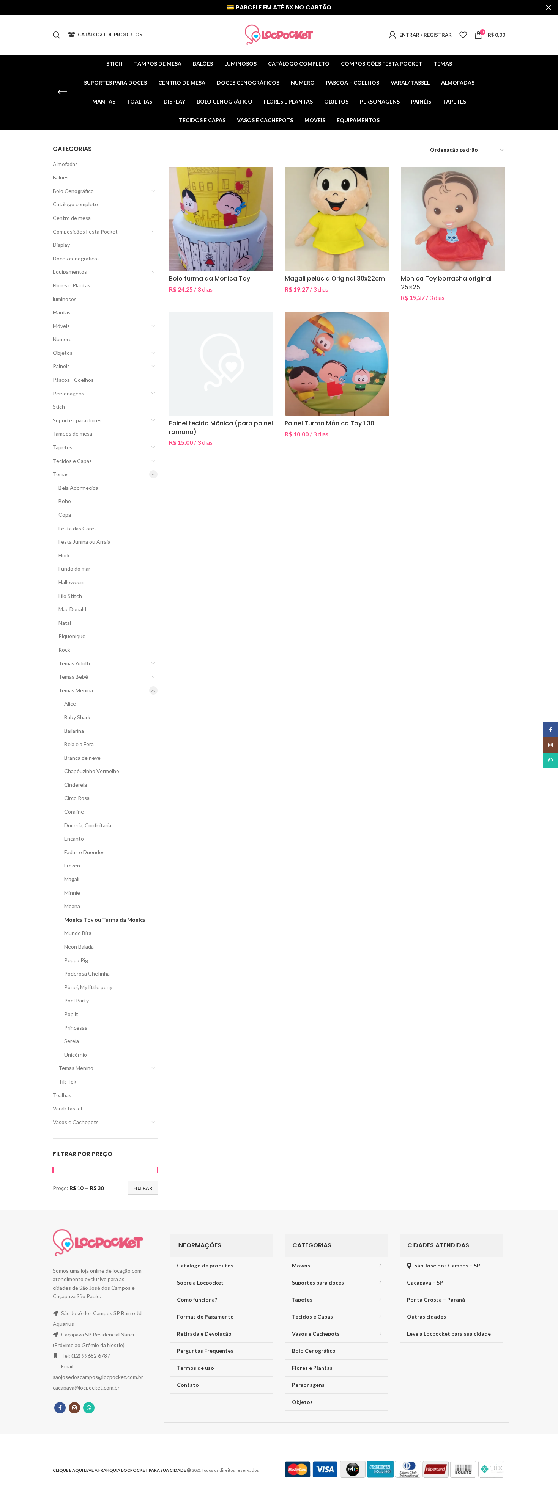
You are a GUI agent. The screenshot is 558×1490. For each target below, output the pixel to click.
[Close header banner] (548, 7)
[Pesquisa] (56, 34)
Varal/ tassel (67, 1108)
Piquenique (71, 636)
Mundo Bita (77, 933)
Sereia (71, 1041)
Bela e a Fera (79, 744)
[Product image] (221, 219)
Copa (64, 514)
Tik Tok (67, 1081)
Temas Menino (75, 1068)
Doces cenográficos (76, 258)
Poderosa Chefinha (87, 973)
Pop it (71, 1014)
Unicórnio (75, 1054)
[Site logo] (279, 34)
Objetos (63, 353)
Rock (64, 649)
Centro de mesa (72, 218)
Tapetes (63, 447)
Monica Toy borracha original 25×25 (446, 282)
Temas (61, 474)
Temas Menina (75, 690)
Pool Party (76, 1000)
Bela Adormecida (78, 488)
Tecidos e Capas (72, 461)
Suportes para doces (77, 420)
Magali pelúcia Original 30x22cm (335, 278)
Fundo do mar (74, 568)
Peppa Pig (76, 960)
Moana (72, 906)
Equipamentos (70, 271)
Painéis (61, 366)
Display (61, 245)
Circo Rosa (77, 798)
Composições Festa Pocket (85, 231)
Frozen (72, 865)
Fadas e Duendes (84, 852)
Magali (71, 879)
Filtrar (142, 1188)
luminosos (65, 299)
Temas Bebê (73, 676)
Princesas (75, 1027)
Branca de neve (82, 757)
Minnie (72, 892)
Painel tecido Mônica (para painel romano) (221, 427)
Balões (61, 177)
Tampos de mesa (72, 433)
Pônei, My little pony (88, 987)
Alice (70, 703)
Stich (59, 406)
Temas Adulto (75, 663)
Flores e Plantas (71, 285)
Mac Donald (72, 609)
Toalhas (62, 1095)
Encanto (74, 838)
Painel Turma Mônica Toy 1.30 (329, 423)
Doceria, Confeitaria (87, 825)
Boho (64, 501)
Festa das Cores (77, 528)
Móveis (61, 326)
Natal (64, 623)
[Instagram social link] (74, 1407)
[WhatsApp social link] (89, 1407)
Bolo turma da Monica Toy (209, 278)
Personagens (68, 393)
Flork (64, 555)
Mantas (62, 312)
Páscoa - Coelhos (73, 379)
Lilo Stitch (70, 596)
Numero (62, 339)
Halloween (71, 582)
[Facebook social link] (60, 1407)
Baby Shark (77, 717)
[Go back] (62, 92)
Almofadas (65, 164)
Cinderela (75, 784)
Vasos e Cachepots (76, 1122)
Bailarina (74, 731)
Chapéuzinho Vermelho (91, 771)
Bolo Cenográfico (73, 191)
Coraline (74, 811)
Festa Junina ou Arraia (84, 541)
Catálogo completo (75, 204)
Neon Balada (79, 946)
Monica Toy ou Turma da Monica (105, 919)
